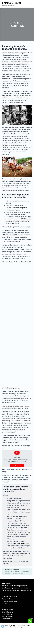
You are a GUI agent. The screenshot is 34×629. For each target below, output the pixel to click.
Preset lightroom (7, 614)
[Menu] (30, 3)
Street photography (8, 612)
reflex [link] (9, 503)
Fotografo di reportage (9, 599)
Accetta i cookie (17, 465)
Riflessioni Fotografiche (9, 601)
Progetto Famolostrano (9, 596)
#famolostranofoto (19, 543)
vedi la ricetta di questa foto (11, 388)
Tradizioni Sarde (7, 610)
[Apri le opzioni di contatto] (30, 621)
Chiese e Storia (7, 619)
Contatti (4, 603)
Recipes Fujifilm (7, 616)
